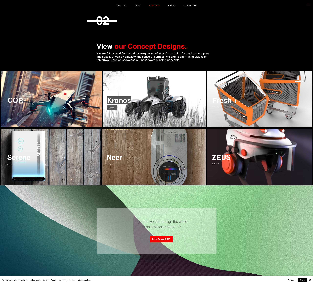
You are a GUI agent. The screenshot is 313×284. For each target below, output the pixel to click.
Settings (291, 280)
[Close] (310, 280)
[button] (217, 106)
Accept (302, 280)
